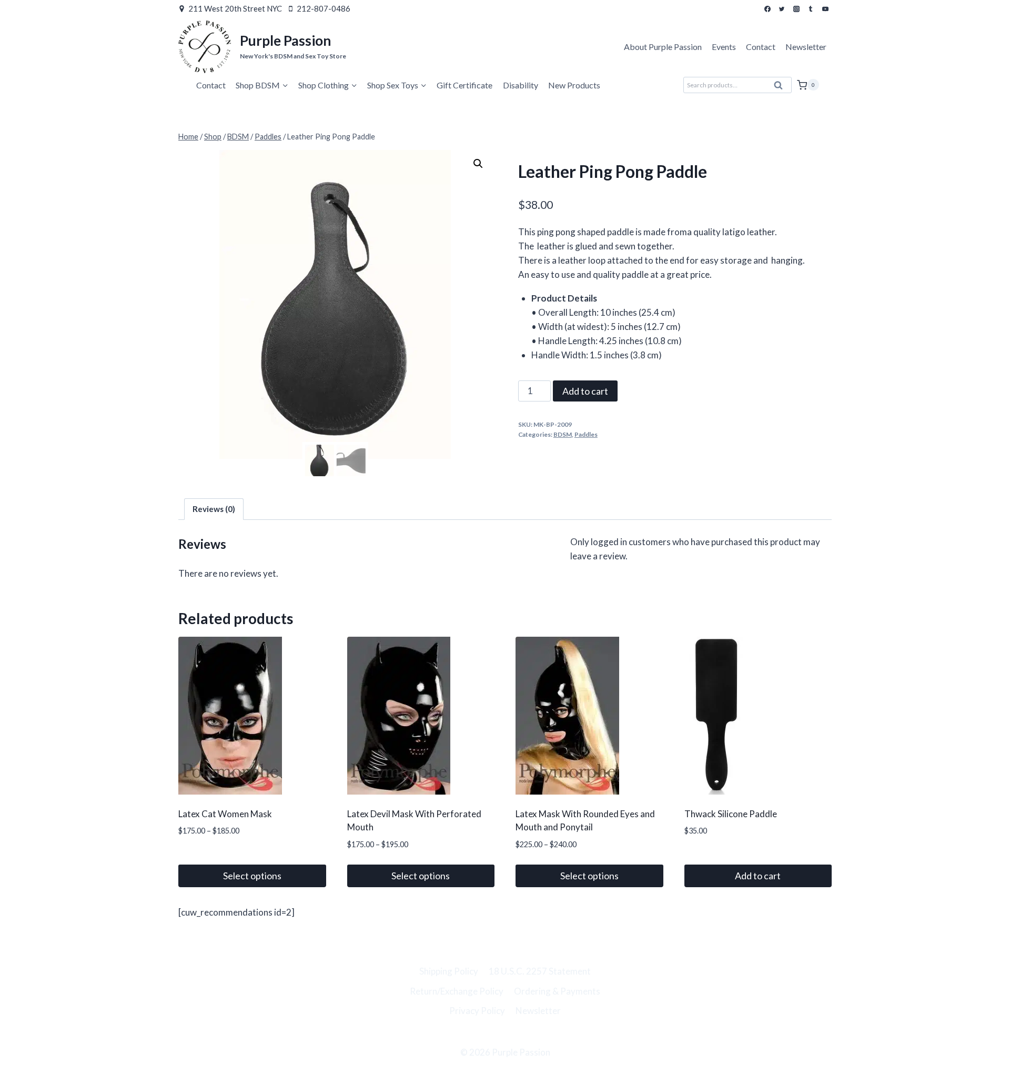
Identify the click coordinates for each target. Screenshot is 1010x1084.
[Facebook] (767, 9)
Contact (760, 47)
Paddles (586, 434)
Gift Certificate (464, 85)
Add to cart (585, 391)
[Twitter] (781, 9)
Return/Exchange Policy (456, 991)
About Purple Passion (663, 47)
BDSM (562, 434)
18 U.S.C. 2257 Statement (540, 971)
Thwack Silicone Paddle (730, 813)
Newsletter (805, 47)
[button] (478, 163)
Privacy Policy (477, 1010)
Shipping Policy (448, 971)
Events (724, 47)
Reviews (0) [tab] (214, 509)
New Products (574, 85)
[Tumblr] (810, 9)
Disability (520, 85)
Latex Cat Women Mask (225, 813)
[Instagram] (796, 9)
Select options (252, 875)
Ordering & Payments (557, 991)
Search (782, 88)
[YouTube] (825, 9)
